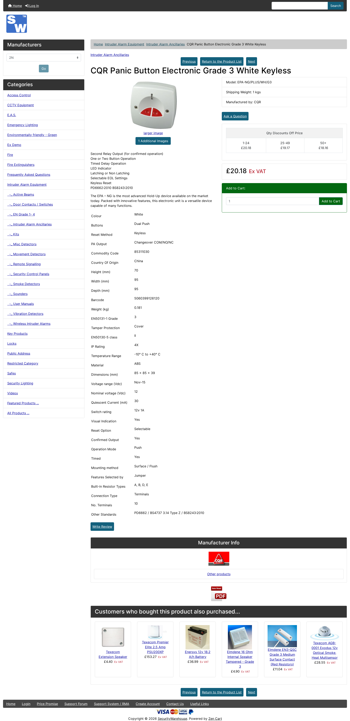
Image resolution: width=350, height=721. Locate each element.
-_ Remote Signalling (24, 264)
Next (251, 61)
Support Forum (76, 704)
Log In (33, 6)
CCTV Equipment (20, 105)
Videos (12, 393)
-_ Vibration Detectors (25, 314)
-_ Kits (13, 234)
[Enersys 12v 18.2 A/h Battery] (198, 637)
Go (44, 69)
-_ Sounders (17, 294)
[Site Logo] (175, 24)
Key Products (17, 334)
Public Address (18, 353)
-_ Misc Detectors (21, 244)
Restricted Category (22, 363)
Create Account (148, 704)
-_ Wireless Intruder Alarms (28, 324)
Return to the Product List (222, 61)
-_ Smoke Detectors (23, 284)
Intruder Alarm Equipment (124, 44)
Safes (11, 373)
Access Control (19, 95)
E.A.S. (11, 115)
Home (17, 6)
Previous (189, 61)
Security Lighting (20, 383)
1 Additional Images (153, 141)
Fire (10, 155)
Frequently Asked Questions (28, 175)
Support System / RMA (111, 704)
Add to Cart (331, 201)
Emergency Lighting (22, 125)
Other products (218, 574)
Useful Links (199, 704)
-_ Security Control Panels (28, 274)
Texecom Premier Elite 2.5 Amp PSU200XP (155, 647)
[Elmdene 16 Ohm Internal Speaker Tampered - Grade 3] (240, 637)
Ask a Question (235, 116)
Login (26, 704)
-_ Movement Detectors (26, 254)
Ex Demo (14, 145)
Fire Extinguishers (20, 165)
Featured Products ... (23, 403)
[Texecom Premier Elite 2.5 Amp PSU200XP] (155, 632)
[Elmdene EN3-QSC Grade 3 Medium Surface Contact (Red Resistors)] (282, 636)
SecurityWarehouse (172, 719)
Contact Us (175, 704)
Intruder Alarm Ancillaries (165, 44)
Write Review (102, 527)
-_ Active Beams (20, 194)
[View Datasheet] (218, 594)
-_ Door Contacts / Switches (30, 204)
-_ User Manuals (20, 304)
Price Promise (47, 704)
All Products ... (18, 413)
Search (335, 6)
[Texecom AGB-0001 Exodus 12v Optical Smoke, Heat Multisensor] (324, 633)
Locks (11, 343)
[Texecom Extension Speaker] (113, 637)
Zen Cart (215, 719)
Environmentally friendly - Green (32, 135)
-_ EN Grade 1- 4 (21, 214)
